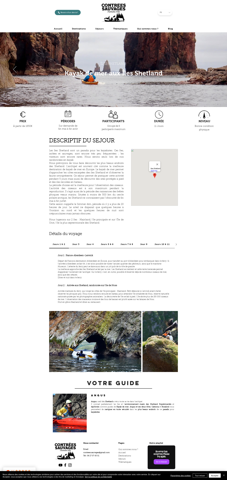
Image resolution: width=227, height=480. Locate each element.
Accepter (214, 475)
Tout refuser (200, 475)
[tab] (59, 244)
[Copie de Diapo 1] (113, 100)
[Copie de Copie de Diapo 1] (115, 100)
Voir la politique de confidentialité (98, 476)
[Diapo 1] (111, 100)
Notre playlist (156, 443)
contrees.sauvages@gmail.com (96, 453)
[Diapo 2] (69, 427)
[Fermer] (223, 475)
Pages (121, 443)
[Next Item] (173, 341)
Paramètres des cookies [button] (181, 475)
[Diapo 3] (72, 427)
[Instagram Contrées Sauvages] (70, 465)
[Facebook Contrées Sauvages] (65, 465)
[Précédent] (14, 69)
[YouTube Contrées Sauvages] (60, 465)
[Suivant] (212, 69)
